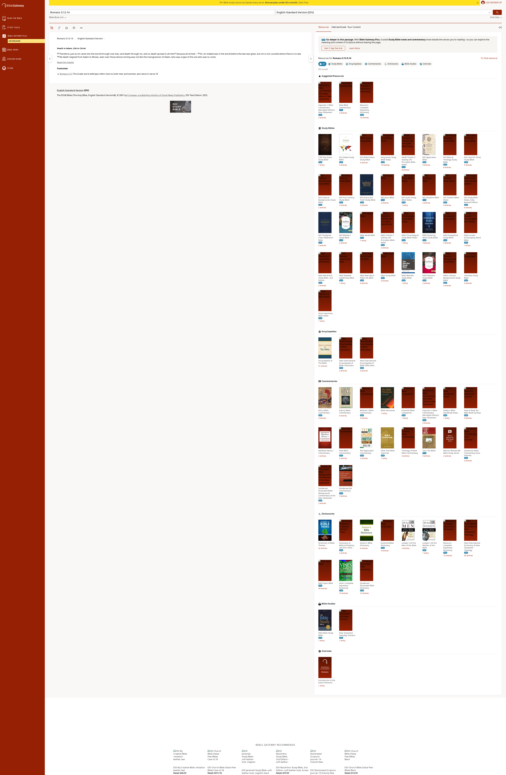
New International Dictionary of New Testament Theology (472, 546)
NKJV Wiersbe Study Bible (408, 276)
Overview (327, 651)
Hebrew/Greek (339, 27)
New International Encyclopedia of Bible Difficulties (368, 363)
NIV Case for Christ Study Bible (472, 158)
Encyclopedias (329, 331)
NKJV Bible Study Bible (325, 634)
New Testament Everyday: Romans (347, 634)
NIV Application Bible (429, 158)
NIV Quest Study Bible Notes (409, 198)
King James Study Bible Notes (388, 158)
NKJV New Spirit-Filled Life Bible (367, 276)
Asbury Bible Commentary (345, 411)
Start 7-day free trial (333, 48)
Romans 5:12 (66, 73)
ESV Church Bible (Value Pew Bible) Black (359, 769)
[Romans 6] (311, 58)
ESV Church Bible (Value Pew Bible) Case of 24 (222, 769)
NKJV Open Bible (325, 583)
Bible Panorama (388, 410)
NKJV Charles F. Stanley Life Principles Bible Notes (388, 239)
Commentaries (329, 381)
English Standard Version (70, 90)
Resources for (334, 58)
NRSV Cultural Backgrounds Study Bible (451, 277)
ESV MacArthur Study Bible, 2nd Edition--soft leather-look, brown (292, 769)
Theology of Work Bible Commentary (410, 451)
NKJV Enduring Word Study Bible (430, 236)
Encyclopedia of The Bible (325, 362)
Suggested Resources (333, 76)
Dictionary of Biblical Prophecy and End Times (346, 545)
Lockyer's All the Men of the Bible (409, 544)
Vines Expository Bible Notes (325, 314)
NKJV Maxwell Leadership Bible (346, 276)
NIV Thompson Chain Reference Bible (325, 237)
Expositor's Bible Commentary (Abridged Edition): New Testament (326, 109)
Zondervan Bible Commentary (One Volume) (472, 453)
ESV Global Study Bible (346, 158)
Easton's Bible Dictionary (366, 544)
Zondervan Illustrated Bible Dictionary (367, 585)
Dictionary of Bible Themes (326, 544)
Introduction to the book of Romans (326, 681)
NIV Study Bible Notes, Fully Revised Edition (471, 200)
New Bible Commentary (345, 106)
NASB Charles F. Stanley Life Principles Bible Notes (409, 161)
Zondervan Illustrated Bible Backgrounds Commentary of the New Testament (326, 493)
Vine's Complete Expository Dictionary (346, 585)
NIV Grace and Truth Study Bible (367, 198)
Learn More (354, 48)
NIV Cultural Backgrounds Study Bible (326, 200)
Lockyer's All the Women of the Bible (429, 545)
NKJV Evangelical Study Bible (450, 236)
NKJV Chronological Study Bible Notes (410, 236)
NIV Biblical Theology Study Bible (450, 159)
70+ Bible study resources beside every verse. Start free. (264, 2)
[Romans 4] (50, 58)
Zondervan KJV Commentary (345, 489)
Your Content (354, 27)
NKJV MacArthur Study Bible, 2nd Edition (325, 277)
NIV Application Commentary (367, 451)
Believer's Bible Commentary (367, 411)
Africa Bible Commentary (324, 411)
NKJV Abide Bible (367, 235)
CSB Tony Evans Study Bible (325, 158)
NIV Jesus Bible (387, 197)
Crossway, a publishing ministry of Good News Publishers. (156, 95)
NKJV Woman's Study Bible (428, 276)
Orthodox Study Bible (471, 276)
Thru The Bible (429, 450)
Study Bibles (328, 128)
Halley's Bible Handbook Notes (450, 411)
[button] (491, 3)
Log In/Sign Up (493, 2)
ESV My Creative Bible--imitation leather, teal (189, 769)
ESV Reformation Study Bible (367, 158)
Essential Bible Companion (408, 411)
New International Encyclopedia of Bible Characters (347, 363)
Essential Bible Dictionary (387, 544)
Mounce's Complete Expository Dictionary (364, 109)
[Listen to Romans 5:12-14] (81, 28)
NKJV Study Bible (388, 275)
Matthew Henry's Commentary (325, 451)
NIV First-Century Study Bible (346, 198)
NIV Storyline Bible (430, 197)
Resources (323, 27)
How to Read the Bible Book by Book (472, 411)
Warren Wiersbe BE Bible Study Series (451, 451)
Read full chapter (65, 62)
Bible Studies (328, 603)
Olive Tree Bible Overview (388, 451)
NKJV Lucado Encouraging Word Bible (472, 237)
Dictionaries (328, 513)
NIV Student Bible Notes (451, 198)
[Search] (497, 12)
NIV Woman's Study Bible (345, 236)
